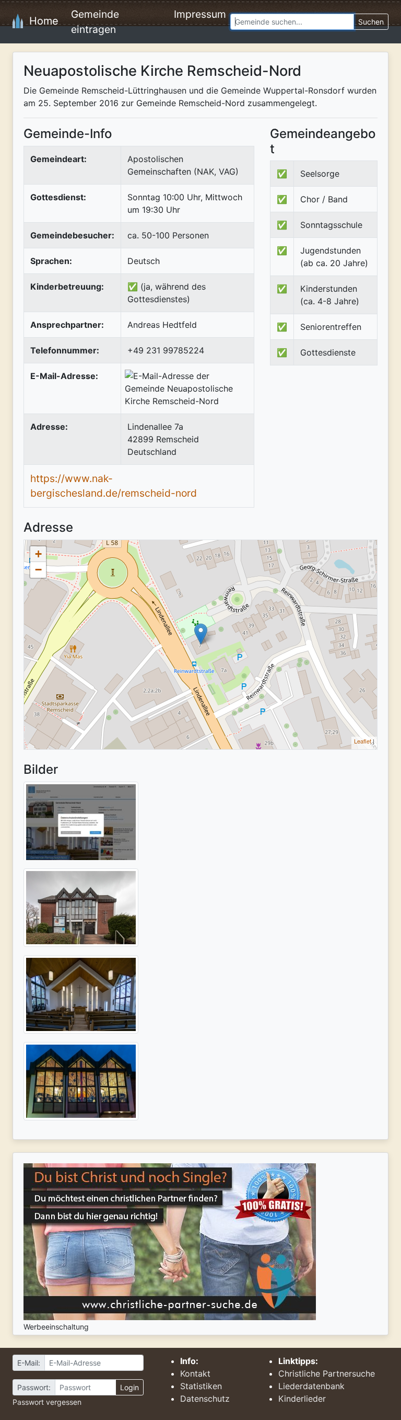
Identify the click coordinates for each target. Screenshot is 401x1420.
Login (129, 1387)
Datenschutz (205, 1398)
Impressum (200, 14)
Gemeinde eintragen (95, 22)
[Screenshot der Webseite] (80, 824)
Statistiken (201, 1386)
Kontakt (195, 1373)
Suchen (371, 21)
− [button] (38, 569)
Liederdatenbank (311, 1386)
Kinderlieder (302, 1398)
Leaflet (362, 741)
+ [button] (38, 553)
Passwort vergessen (47, 1402)
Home (40, 21)
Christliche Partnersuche (326, 1373)
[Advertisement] (335, 451)
